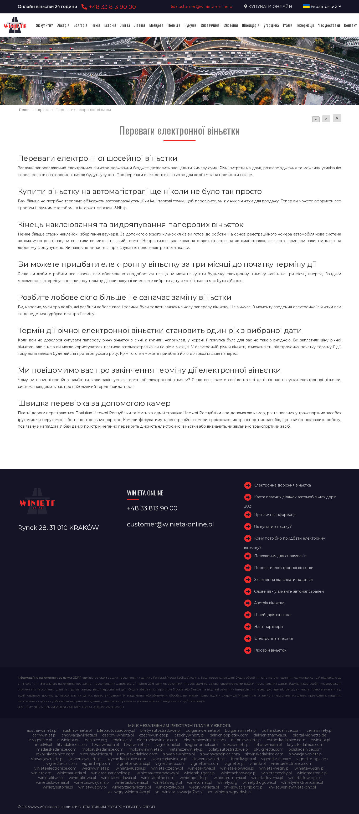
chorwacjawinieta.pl (79, 735)
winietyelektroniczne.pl (302, 782)
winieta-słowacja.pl (237, 768)
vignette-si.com (205, 763)
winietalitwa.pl (51, 777)
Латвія (139, 25)
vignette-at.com (276, 758)
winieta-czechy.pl (167, 768)
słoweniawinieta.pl (208, 758)
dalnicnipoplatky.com (229, 735)
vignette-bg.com (312, 758)
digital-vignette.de (309, 735)
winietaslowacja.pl (304, 777)
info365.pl (43, 744)
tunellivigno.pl (243, 758)
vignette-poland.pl (133, 763)
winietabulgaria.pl (200, 773)
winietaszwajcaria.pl (92, 782)
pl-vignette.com (268, 749)
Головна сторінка (34, 110)
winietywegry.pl (92, 787)
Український (324, 6)
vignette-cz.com (61, 763)
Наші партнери (268, 626)
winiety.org (227, 782)
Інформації (305, 25)
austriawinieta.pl (77, 730)
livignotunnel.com (201, 744)
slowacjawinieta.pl (47, 758)
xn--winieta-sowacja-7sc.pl (179, 792)
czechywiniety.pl (189, 735)
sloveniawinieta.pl (179, 754)
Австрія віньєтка (269, 603)
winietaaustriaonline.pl (111, 773)
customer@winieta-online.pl (204, 6)
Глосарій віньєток (270, 650)
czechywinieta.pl (154, 735)
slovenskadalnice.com (220, 754)
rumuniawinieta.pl (96, 754)
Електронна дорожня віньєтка (282, 485)
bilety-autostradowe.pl (160, 730)
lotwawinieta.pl (268, 744)
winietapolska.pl (194, 777)
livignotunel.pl (167, 744)
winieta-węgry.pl (309, 768)
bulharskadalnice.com (281, 730)
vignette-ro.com (170, 763)
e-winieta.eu (68, 740)
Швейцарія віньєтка (272, 614)
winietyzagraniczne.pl (131, 787)
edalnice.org (96, 740)
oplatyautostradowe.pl (228, 749)
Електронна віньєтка (273, 638)
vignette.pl (234, 763)
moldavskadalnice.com (103, 749)
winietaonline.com (158, 777)
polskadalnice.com (305, 749)
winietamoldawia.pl (118, 777)
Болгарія (80, 25)
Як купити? (44, 25)
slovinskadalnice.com (264, 754)
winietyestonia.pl (58, 787)
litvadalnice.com (72, 744)
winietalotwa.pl (82, 777)
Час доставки (329, 25)
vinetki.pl (258, 763)
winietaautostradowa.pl (158, 773)
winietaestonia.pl (312, 773)
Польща (174, 25)
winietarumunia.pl (230, 777)
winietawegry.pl (167, 782)
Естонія (110, 25)
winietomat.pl (199, 782)
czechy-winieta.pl (118, 735)
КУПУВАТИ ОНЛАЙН (270, 6)
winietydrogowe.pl (259, 782)
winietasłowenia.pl (131, 782)
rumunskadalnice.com (137, 754)
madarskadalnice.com (56, 749)
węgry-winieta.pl (204, 787)
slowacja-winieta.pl (305, 754)
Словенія (231, 25)
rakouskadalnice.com (55, 754)
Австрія (63, 25)
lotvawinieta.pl (236, 744)
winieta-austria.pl (131, 768)
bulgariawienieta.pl (203, 730)
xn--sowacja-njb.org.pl (243, 787)
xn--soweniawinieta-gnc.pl (292, 787)
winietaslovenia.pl (267, 777)
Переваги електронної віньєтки (284, 567)
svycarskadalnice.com (126, 758)
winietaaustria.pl (71, 773)
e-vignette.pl (40, 740)
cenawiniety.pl (319, 730)
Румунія (190, 25)
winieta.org (41, 773)
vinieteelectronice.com (55, 768)
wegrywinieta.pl (96, 768)
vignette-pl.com (96, 763)
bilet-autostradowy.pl (116, 730)
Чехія (95, 25)
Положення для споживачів (280, 556)
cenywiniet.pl (44, 735)
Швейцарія (250, 25)
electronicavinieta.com (157, 740)
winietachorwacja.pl (238, 773)
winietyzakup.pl (170, 787)
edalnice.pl (122, 740)
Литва (125, 25)
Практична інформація (275, 514)
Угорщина (271, 25)
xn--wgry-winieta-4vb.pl (128, 792)
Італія (288, 25)
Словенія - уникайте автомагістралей (289, 591)
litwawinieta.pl (137, 744)
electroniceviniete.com (205, 740)
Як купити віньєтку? (273, 526)
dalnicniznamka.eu (271, 735)
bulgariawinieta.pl (241, 730)
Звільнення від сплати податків (283, 579)
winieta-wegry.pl (274, 768)
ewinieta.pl (320, 740)
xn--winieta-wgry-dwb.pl (230, 792)
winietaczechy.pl (276, 773)
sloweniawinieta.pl (85, 758)
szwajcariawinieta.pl (169, 758)
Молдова (156, 25)
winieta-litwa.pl (201, 768)
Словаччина (210, 25)
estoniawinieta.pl (246, 740)
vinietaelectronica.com (291, 763)
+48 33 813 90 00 (111, 6)
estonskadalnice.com (286, 740)
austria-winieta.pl (42, 730)
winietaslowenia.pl (52, 782)
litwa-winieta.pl (105, 744)
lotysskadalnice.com (305, 744)
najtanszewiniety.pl (186, 749)
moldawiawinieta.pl (146, 749)
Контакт (350, 25)
